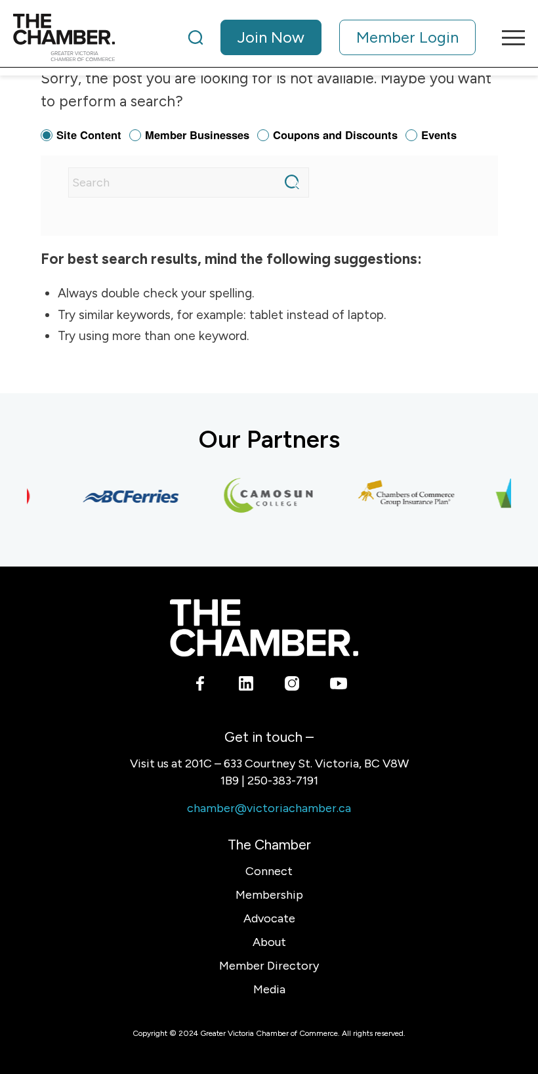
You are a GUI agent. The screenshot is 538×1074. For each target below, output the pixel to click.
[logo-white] (264, 627)
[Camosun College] (263, 496)
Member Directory (269, 965)
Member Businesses (197, 134)
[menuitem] (332, 37)
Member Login (407, 37)
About (269, 942)
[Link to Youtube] (338, 686)
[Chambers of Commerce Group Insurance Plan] (401, 496)
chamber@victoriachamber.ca (269, 808)
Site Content (88, 134)
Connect (269, 871)
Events (439, 134)
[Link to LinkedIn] (246, 686)
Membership (269, 895)
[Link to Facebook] (200, 686)
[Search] (195, 37)
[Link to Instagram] (292, 686)
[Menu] (507, 37)
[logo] (64, 37)
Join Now (271, 37)
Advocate (269, 918)
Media (269, 989)
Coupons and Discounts (335, 134)
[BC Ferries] (125, 496)
